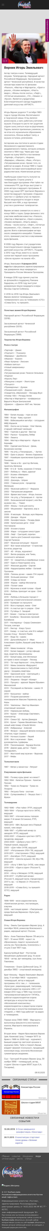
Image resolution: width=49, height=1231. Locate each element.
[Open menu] (3, 4)
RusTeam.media (14, 1192)
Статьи (28, 1159)
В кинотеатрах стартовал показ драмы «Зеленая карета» (27, 1140)
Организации (8, 1159)
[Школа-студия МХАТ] (24, 1107)
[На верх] (3, 1155)
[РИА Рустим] (12, 1172)
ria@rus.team (12, 1197)
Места (20, 1159)
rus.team (30, 1222)
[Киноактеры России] (24, 1092)
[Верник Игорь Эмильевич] (24, 48)
